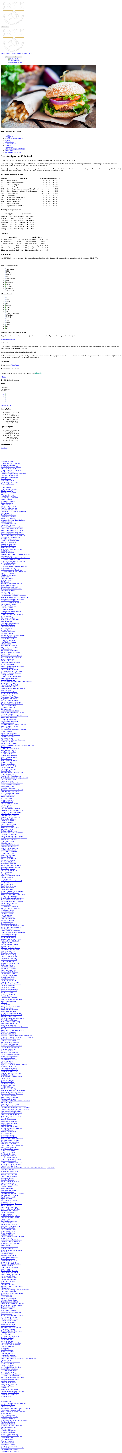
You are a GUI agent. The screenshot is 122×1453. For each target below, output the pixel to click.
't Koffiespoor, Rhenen (7, 910)
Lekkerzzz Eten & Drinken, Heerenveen (13, 740)
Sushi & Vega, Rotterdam (8, 1025)
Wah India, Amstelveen (8, 987)
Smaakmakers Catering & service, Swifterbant (14, 1290)
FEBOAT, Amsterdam (7, 1252)
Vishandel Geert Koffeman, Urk (10, 537)
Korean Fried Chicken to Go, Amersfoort (13, 535)
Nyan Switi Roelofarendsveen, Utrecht (12, 712)
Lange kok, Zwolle (6, 943)
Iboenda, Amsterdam (7, 556)
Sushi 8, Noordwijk (7, 503)
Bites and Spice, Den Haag (9, 1174)
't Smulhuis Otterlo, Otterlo (9, 1300)
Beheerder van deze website (13, 152)
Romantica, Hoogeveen (8, 518)
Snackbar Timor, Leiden (8, 494)
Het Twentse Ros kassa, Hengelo (11, 1327)
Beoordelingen (23, 53)
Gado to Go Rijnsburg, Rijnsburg (11, 1073)
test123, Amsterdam (7, 1008)
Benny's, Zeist (5, 1348)
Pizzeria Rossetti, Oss (7, 796)
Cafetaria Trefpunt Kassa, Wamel (11, 1013)
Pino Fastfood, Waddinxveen (9, 650)
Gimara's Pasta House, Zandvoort (11, 1274)
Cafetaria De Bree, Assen (8, 719)
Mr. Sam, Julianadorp (7, 664)
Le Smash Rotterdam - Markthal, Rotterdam (14, 566)
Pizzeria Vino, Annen (7, 841)
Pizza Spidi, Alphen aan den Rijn (11, 611)
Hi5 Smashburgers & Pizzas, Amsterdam (13, 1315)
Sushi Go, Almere (6, 690)
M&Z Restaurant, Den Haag (9, 468)
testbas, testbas (5, 1219)
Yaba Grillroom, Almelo (8, 590)
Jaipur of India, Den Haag (8, 1001)
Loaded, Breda (5, 1004)
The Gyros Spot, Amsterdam (9, 1044)
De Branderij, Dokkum (8, 625)
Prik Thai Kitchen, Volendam (9, 1271)
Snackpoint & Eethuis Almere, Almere (12, 1377)
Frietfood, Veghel (6, 879)
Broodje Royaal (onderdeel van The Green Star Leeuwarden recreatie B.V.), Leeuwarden (28, 1168)
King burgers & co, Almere (9, 1099)
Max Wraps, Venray (7, 738)
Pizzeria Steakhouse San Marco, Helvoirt (13, 894)
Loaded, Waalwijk (6, 1223)
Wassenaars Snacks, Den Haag (10, 623)
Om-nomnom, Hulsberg (8, 525)
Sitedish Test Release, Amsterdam (11, 1312)
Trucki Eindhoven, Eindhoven (10, 711)
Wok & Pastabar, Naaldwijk (9, 1257)
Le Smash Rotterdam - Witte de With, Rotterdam (15, 558)
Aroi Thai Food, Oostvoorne (9, 1195)
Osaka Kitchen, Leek (7, 912)
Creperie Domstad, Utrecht (9, 1260)
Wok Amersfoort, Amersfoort (9, 1211)
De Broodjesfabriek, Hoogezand (10, 1039)
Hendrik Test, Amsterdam (8, 1049)
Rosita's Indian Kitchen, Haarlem (11, 900)
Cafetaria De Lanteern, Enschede (11, 673)
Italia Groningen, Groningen (9, 1126)
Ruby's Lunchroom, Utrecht (9, 1302)
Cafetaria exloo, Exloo (7, 853)
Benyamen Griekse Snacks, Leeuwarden (13, 891)
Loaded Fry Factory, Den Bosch (10, 1054)
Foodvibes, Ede (5, 1387)
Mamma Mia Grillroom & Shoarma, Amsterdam (15, 1101)
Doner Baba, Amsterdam (8, 970)
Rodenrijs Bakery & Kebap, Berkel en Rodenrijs (15, 554)
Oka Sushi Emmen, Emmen (9, 1370)
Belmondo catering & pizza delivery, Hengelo (14, 1420)
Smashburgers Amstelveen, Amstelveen (12, 1293)
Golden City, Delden (7, 1406)
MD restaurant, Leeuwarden (9, 1319)
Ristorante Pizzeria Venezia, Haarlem (12, 901)
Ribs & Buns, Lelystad (7, 659)
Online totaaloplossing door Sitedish (11, 449)
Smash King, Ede (6, 1401)
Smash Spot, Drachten (7, 1080)
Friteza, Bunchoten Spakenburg (10, 784)
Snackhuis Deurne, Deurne (9, 1137)
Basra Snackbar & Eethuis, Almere (11, 1077)
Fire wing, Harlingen (7, 1253)
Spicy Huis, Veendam (7, 1180)
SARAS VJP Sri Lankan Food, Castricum (13, 724)
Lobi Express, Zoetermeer (8, 1357)
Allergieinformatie (10, 143)
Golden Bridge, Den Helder (9, 1207)
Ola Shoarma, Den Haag (8, 523)
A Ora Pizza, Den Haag (8, 855)
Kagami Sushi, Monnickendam (10, 540)
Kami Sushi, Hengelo (7, 1169)
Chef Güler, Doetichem (8, 1353)
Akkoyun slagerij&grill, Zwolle (10, 963)
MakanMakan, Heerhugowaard (10, 1410)
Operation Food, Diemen (8, 819)
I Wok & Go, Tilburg (7, 578)
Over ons (7, 135)
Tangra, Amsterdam (7, 781)
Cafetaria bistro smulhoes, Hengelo (11, 1436)
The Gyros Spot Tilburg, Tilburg (10, 1336)
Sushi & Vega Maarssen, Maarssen (11, 1250)
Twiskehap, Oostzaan (7, 484)
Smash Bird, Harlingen (8, 1418)
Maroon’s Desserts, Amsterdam (10, 1006)
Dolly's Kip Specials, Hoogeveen (11, 702)
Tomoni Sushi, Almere (7, 889)
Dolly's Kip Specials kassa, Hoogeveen (12, 1236)
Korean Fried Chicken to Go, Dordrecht (13, 530)
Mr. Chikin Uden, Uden (8, 1085)
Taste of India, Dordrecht (8, 516)
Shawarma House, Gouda (8, 1255)
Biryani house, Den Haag (8, 1089)
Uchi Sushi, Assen (6, 551)
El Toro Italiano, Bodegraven (9, 1369)
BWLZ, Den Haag (6, 762)
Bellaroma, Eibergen (7, 992)
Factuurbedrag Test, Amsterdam (10, 982)
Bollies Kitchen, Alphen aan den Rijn (12, 1015)
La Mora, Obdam (6, 630)
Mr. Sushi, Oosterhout (7, 480)
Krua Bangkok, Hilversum (9, 997)
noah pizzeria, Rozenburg (8, 1326)
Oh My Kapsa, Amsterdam (9, 1176)
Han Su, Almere (5, 592)
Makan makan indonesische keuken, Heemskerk (15, 1408)
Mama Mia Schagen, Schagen (10, 1140)
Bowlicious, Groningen (8, 786)
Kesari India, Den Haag (8, 683)
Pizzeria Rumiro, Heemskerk (9, 685)
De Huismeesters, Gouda (8, 1229)
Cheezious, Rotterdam (7, 1346)
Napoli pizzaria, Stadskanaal (9, 1247)
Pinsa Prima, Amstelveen (8, 492)
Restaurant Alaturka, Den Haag (10, 867)
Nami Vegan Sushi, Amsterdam (10, 1226)
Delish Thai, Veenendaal (8, 501)
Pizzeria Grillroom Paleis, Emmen (11, 1159)
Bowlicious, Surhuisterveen (9, 1121)
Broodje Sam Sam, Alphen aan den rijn (12, 772)
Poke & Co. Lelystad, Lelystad (10, 1181)
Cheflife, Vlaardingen (7, 723)
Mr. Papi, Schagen (6, 649)
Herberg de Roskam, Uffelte (9, 944)
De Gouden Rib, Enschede (9, 831)
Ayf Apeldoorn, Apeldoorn (9, 1173)
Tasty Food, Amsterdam (8, 1381)
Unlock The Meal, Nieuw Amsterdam (12, 666)
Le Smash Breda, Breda (8, 565)
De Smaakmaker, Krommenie (10, 1451)
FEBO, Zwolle (5, 654)
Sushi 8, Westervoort (7, 1188)
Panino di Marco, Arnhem (8, 1016)
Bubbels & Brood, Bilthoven (9, 848)
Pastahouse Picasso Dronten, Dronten (12, 810)
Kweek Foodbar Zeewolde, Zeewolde (12, 1303)
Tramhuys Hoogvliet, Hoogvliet (10, 482)
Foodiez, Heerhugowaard (8, 1431)
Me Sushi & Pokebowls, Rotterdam (11, 1128)
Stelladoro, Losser (6, 580)
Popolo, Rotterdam (6, 1198)
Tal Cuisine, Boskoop (7, 1443)
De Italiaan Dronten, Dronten (9, 475)
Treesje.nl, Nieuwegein (8, 680)
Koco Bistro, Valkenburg (8, 1032)
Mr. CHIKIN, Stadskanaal (9, 1071)
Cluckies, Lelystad (6, 805)
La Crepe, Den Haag (7, 922)
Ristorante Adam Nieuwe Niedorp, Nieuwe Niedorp (16, 681)
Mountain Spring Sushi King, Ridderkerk (13, 473)
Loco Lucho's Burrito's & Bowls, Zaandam (14, 838)
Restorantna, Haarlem (7, 1178)
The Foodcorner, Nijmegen (9, 1020)
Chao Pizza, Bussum (7, 1350)
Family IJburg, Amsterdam (9, 958)
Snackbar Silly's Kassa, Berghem (11, 776)
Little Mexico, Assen (7, 1202)
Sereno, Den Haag (6, 771)
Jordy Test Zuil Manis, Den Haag (11, 1367)
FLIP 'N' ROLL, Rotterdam (9, 851)
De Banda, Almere (6, 1314)
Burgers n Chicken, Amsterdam (10, 1362)
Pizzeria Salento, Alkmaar (8, 547)
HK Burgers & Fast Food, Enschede (12, 783)
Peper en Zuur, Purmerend (9, 1068)
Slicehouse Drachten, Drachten (10, 1217)
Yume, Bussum (5, 1283)
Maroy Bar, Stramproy (7, 1130)
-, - (1, 485)
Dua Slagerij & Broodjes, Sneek (10, 1345)
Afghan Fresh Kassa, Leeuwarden (11, 865)
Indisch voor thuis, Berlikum (9, 1010)
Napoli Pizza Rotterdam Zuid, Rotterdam (13, 1090)
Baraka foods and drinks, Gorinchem (12, 833)
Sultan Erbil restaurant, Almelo (10, 1379)
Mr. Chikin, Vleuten (7, 1235)
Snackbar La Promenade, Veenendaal (12, 1094)
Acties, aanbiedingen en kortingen (15, 149)
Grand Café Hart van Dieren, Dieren (12, 836)
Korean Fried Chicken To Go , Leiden (12, 534)
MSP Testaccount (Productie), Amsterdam (13, 595)
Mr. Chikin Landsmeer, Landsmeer (11, 1425)
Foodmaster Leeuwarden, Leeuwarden (12, 1448)
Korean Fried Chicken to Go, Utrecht (12, 532)
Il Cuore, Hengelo (6, 1295)
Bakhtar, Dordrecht (6, 1413)
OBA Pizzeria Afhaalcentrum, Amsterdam (13, 511)
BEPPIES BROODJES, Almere (10, 793)
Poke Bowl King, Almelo (8, 575)
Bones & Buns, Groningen (9, 924)
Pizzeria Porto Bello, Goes (9, 1166)
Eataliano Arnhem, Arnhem (9, 1279)
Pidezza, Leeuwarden (7, 888)
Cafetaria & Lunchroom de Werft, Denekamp (14, 716)
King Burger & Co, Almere (9, 544)
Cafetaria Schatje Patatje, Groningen (12, 614)
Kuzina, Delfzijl (5, 1245)
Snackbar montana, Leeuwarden (10, 908)
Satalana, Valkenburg (7, 1265)
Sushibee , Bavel (6, 1269)
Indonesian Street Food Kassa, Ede (11, 1113)
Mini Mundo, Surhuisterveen (9, 1171)
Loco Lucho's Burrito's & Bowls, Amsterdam (14, 1027)
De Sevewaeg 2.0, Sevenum (9, 498)
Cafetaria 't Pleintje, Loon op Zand (11, 812)
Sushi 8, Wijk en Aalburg (8, 1190)
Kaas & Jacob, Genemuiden (9, 1389)
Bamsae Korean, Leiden (8, 764)
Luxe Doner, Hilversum (8, 707)
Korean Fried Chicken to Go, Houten (12, 528)
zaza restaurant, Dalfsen (8, 1276)
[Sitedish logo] (3, 377)
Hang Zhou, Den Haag (8, 951)
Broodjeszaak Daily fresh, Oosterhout (12, 704)
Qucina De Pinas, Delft (8, 1307)
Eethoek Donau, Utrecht (8, 973)
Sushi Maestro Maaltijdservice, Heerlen (12, 549)
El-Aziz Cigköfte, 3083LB (9, 1157)
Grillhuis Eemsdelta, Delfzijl (9, 587)
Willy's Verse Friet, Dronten (9, 699)
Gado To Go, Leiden (7, 607)
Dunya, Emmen (5, 1078)
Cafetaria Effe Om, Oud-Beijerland (11, 676)
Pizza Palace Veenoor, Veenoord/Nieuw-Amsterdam (16, 1035)
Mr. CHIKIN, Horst (7, 802)
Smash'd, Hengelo (6, 996)
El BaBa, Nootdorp (6, 754)
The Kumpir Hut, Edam (8, 1154)
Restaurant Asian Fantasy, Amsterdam (12, 599)
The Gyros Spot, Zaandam (9, 834)
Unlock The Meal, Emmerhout (10, 669)
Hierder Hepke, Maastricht (9, 1384)
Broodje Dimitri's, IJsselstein (9, 506)
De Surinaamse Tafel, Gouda (9, 510)
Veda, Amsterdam (6, 905)
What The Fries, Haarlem (8, 642)
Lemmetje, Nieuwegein (8, 736)
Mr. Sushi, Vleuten (6, 798)
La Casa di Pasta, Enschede (9, 960)
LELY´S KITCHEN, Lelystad (10, 1104)
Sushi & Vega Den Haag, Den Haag (12, 1092)
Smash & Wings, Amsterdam (9, 1434)
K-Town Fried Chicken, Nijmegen (11, 1164)
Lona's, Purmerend (6, 1296)
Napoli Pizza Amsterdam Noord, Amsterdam (14, 597)
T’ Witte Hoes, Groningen (8, 1152)
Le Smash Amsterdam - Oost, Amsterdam (13, 571)
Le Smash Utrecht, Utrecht (9, 568)
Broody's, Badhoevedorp (8, 1131)
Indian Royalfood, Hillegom (9, 989)
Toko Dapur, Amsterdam (8, 980)
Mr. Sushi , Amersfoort (7, 1372)
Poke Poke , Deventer (7, 1365)
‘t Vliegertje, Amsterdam (8, 968)
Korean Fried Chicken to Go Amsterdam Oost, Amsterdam (18, 1358)
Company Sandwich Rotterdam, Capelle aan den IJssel (17, 745)
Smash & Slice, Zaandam (8, 606)
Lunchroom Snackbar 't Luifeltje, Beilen (13, 520)
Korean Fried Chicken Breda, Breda (12, 527)
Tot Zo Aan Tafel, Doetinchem (10, 814)
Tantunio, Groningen (7, 877)
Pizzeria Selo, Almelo (7, 774)
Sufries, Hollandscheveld (8, 585)
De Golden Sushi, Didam (8, 779)
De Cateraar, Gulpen (7, 913)
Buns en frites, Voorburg (8, 860)
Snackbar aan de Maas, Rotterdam (11, 602)
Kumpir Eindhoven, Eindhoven (10, 652)
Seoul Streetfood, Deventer (9, 1051)
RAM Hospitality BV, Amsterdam (11, 791)
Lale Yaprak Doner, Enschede (10, 949)
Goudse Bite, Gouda (7, 728)
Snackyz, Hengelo (6, 807)
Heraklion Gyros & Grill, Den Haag (11, 999)
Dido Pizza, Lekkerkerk (8, 632)
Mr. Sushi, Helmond (7, 1133)
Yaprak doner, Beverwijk (8, 1197)
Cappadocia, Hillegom (7, 609)
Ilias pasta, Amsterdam (7, 1102)
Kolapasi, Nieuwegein (7, 1441)
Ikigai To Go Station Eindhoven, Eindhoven (14, 1064)
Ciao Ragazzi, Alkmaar (8, 1329)
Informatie (15, 53)
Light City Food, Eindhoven (9, 678)
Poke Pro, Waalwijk (7, 491)
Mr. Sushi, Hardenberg (7, 1135)
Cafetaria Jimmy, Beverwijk (9, 896)
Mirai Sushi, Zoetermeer (8, 1355)
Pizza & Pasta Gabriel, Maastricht (11, 470)
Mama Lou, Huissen (7, 1341)
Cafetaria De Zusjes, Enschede (10, 748)
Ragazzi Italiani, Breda (7, 977)
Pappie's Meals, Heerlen (8, 1259)
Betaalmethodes (9, 142)
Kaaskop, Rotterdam (7, 674)
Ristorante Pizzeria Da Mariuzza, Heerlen (13, 1106)
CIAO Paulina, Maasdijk (8, 824)
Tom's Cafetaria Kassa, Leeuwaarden (12, 1145)
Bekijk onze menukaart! (8, 339)
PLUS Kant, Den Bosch (8, 695)
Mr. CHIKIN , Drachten (8, 1238)
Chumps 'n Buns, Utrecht (8, 1040)
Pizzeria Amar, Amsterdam (9, 717)
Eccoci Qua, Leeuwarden (8, 1291)
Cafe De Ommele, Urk (7, 961)
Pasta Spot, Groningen (7, 714)
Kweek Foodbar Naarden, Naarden (11, 1305)
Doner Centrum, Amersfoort (9, 1272)
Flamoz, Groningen (6, 1360)
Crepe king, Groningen (8, 918)
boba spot (4, 1003)
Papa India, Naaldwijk (7, 1338)
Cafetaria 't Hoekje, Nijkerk (9, 637)
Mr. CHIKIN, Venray (7, 917)
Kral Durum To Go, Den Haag (10, 1042)
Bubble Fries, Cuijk (7, 965)
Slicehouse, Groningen (7, 829)
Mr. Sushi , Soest (6, 1334)
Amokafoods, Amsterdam (8, 1427)
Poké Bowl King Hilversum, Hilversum (13, 688)
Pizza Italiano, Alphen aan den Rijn (11, 656)
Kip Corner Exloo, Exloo (8, 846)
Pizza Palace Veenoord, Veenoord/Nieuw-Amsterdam (17, 1037)
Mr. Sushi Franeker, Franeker (9, 1417)
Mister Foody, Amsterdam (8, 1310)
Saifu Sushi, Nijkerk (7, 884)
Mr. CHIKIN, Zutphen (7, 821)
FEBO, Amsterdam (6, 731)
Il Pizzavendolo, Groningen (9, 645)
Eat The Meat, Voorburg (8, 626)
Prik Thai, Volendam (7, 929)
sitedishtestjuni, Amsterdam (9, 1221)
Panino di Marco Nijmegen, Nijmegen (12, 1391)
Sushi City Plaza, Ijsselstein (9, 1382)
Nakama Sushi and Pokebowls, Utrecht (12, 925)
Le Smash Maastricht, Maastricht (10, 559)
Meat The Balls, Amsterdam (9, 721)
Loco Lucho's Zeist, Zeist (8, 752)
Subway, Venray (6, 644)
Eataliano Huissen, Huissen (9, 1278)
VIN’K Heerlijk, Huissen (8, 937)
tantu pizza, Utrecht (6, 1308)
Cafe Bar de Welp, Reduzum (9, 972)
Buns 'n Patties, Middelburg (9, 757)
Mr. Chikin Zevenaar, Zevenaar (10, 1241)
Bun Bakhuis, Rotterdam (8, 515)
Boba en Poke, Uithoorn (8, 869)
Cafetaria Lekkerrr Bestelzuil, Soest (11, 1162)
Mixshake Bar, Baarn (7, 461)
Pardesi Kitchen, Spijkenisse (9, 858)
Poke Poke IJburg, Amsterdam (10, 661)
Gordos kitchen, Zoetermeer (9, 1224)
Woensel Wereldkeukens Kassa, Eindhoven (14, 1403)
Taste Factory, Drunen (7, 472)
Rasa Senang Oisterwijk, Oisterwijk (11, 1116)
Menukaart (8, 53)
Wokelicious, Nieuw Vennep (9, 693)
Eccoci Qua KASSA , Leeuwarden (11, 1331)
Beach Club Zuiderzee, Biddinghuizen (12, 898)
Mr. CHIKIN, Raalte (7, 1087)
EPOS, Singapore (6, 487)
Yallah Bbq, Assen (6, 843)
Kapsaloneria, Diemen (7, 946)
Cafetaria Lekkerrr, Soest (8, 936)
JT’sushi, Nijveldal (6, 1186)
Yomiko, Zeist (5, 577)
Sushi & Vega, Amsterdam (9, 1023)
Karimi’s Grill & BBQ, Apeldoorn (11, 1264)
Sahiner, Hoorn (5, 1288)
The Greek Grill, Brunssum (9, 862)
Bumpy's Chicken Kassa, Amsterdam (12, 1138)
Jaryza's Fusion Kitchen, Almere (10, 875)
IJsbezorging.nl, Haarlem (8, 1144)
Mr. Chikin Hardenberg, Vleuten (10, 1216)
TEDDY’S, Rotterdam (7, 1322)
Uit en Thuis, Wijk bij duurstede (10, 735)
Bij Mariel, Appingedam (8, 1063)
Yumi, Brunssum (6, 479)
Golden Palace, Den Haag (8, 705)
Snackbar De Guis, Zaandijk (9, 647)
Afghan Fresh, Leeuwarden (9, 733)
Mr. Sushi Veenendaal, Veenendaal (11, 881)
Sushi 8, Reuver (5, 504)
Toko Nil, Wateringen (7, 767)
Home (2, 53)
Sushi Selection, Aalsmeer (8, 815)
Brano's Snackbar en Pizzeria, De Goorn (13, 1412)
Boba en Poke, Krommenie (9, 863)
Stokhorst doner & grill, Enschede (11, 927)
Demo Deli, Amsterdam (8, 994)
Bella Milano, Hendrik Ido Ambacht (11, 671)
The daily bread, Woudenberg (10, 1047)
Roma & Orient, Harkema (8, 750)
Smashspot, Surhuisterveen (9, 1118)
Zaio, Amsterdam (6, 709)
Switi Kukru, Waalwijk (8, 1083)
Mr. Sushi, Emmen (6, 872)
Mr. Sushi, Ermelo (6, 1125)
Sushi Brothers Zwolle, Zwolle (10, 1114)
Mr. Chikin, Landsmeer (8, 1432)
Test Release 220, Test (7, 979)
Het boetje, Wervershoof (8, 1281)
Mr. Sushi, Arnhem (6, 522)
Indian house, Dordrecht (8, 1424)
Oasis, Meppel (5, 513)
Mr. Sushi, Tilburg (6, 628)
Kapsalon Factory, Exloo (8, 1320)
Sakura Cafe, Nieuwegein (8, 1284)
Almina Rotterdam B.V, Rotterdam (11, 1240)
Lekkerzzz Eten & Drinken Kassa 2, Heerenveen (15, 1109)
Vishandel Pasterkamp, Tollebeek (11, 1374)
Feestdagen (8, 140)
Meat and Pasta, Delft (7, 638)
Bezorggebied (9, 137)
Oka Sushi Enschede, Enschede (10, 808)
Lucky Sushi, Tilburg (7, 668)
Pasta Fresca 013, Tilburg (8, 1228)
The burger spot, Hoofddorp (9, 906)
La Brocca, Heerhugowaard (9, 975)
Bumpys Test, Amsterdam (8, 1156)
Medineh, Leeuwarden (7, 613)
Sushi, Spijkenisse (6, 621)
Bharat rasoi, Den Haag (8, 1324)
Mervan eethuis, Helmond (8, 1262)
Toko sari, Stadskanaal (7, 1212)
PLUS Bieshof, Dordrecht (8, 934)
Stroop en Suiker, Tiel (7, 826)
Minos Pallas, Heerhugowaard (10, 594)
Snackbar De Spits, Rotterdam (10, 893)
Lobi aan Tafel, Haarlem (8, 465)
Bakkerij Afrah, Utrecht (8, 1231)
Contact (30, 53)
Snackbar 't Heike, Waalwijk (9, 700)
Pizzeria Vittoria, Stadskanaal (9, 1267)
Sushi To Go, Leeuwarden (9, 508)
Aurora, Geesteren (6, 1205)
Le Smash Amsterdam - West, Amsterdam (13, 561)
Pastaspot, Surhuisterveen (8, 1119)
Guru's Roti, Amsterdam (8, 967)
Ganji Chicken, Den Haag (8, 1011)
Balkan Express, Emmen (8, 953)
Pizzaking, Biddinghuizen (8, 640)
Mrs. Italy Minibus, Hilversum (10, 601)
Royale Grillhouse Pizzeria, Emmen (11, 589)
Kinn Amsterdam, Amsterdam (10, 1142)
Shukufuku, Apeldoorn (8, 985)
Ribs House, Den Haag (8, 618)
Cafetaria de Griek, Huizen (9, 692)
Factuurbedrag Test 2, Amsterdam (11, 984)
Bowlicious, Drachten (7, 1082)
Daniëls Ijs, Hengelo (7, 741)
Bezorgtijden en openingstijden (14, 138)
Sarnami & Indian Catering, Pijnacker (12, 1286)
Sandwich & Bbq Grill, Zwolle (10, 941)
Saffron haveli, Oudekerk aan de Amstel (13, 1030)
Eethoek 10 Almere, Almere (9, 1449)
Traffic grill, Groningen (8, 1332)
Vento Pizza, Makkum (7, 1192)
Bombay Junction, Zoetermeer (10, 620)
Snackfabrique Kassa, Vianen (9, 697)
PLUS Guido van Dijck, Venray (10, 1022)
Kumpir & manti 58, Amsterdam (10, 662)
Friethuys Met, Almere (7, 1363)
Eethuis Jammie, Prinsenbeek (9, 903)
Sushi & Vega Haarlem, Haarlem (10, 1111)
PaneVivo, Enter (6, 747)
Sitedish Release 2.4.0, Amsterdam (11, 1046)
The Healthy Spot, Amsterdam (10, 1375)
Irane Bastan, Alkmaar (7, 1386)
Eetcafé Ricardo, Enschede (9, 956)
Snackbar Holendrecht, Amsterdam (11, 1204)
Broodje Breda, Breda (7, 920)
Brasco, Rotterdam (6, 759)
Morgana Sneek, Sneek (8, 1150)
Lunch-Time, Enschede (8, 795)
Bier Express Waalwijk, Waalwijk (11, 657)
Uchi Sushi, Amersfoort (8, 1075)
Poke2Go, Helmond (7, 915)
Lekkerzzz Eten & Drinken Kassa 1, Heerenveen (15, 1107)
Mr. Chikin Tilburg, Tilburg (9, 1066)
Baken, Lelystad (6, 1396)
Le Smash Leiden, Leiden (8, 563)
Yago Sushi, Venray (7, 1061)
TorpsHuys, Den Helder (8, 1422)
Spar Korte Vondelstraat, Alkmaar (11, 467)
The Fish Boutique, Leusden (9, 539)
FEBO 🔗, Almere (6, 1429)
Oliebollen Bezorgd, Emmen (9, 477)
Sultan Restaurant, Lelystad (9, 1059)
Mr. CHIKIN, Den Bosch (8, 850)
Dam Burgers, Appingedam (9, 1394)
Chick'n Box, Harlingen (8, 1415)
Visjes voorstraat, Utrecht (8, 687)
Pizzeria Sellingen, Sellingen (9, 489)
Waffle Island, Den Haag (8, 496)
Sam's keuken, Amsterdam (9, 870)
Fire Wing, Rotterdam (7, 633)
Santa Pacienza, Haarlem (8, 1095)
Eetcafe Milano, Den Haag (9, 1123)
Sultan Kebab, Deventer (8, 1444)
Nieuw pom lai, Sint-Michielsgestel (11, 939)
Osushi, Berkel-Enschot (8, 1233)
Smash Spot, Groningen (8, 788)
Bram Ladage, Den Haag (8, 766)
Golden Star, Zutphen (7, 573)
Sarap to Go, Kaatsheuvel (8, 542)
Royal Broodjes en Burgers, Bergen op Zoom (14, 778)
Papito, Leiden (5, 874)
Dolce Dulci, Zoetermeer (8, 546)
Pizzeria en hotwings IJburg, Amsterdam (13, 932)
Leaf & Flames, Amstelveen (9, 604)
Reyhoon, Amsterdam (7, 1351)
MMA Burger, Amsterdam (9, 1200)
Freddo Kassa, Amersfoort (9, 991)
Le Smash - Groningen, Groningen (11, 570)
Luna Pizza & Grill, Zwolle (9, 1446)
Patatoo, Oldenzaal (6, 499)
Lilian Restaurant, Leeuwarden (10, 1317)
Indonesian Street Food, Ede (9, 1052)
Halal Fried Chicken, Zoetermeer (11, 817)
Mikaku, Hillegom (6, 616)
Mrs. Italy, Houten (6, 1339)
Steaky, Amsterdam (6, 1214)
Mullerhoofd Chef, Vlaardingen (10, 1243)
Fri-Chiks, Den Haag (7, 857)
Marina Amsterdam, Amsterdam (10, 930)
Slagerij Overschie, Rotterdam (10, 726)
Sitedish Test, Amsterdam (8, 1147)
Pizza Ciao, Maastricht (7, 822)
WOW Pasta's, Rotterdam (8, 769)
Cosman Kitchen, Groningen (9, 1070)
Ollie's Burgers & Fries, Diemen (10, 948)
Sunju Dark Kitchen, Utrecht (9, 803)
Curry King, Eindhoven (8, 1058)
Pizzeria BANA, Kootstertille (9, 827)
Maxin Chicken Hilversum (9, 743)
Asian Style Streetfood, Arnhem (10, 1209)
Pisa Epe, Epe (5, 1028)
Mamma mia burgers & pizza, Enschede (13, 635)
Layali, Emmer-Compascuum (9, 1149)
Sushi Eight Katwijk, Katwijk (10, 845)
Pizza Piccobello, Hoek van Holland (12, 790)
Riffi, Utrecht (5, 582)
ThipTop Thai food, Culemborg (10, 463)
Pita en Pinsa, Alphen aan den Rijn (11, 583)
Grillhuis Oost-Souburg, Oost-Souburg (12, 1018)
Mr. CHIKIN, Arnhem (7, 800)
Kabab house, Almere (7, 1437)
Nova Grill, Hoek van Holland (10, 1393)
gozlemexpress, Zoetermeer (9, 755)
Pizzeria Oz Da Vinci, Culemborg (11, 1343)
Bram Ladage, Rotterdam (8, 886)
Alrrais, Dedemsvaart (7, 553)
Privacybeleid (9, 150)
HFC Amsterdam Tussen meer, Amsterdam (13, 729)
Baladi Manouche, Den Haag (9, 1185)
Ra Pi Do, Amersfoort (7, 1248)
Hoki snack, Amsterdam (8, 1183)
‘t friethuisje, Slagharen (8, 1405)
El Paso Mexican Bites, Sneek (10, 1056)
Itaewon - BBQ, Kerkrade (8, 839)
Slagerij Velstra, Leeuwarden (9, 1097)
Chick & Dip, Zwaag (7, 1439)
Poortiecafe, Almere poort (8, 1034)
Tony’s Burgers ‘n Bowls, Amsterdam (12, 1193)
